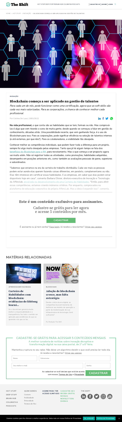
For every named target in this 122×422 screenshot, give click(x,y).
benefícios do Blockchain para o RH (28, 151)
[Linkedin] (100, 118)
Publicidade (29, 398)
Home (8, 13)
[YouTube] (109, 399)
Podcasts (11, 406)
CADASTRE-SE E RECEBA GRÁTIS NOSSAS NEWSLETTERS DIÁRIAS (67, 396)
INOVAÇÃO (14, 96)
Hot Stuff (17, 13)
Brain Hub (11, 398)
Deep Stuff (11, 395)
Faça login (54, 226)
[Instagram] (103, 399)
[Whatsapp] (111, 118)
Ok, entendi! (89, 418)
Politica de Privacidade (105, 418)
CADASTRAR (61, 220)
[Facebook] (103, 118)
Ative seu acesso (93, 226)
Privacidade (79, 374)
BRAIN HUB (59, 4)
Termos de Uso (65, 374)
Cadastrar (98, 373)
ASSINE (104, 4)
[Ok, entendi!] (119, 418)
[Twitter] (107, 118)
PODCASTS (76, 4)
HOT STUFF (41, 4)
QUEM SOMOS (30, 391)
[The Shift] (17, 4)
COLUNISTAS (67, 4)
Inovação (27, 13)
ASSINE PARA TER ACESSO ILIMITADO (50, 392)
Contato (27, 395)
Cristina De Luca (20, 118)
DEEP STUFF (49, 4)
